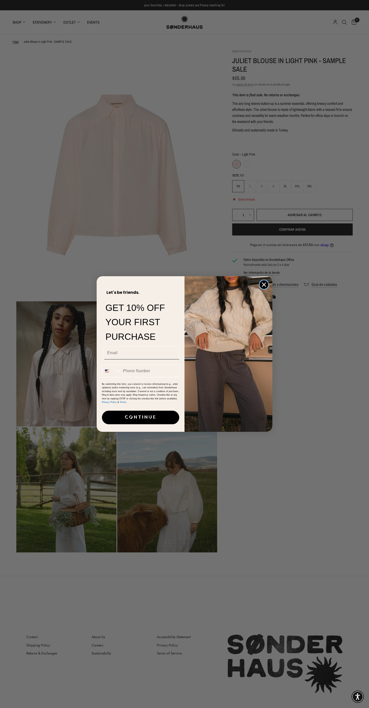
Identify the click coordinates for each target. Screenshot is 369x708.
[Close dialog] (264, 284)
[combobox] (111, 371)
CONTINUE (141, 417)
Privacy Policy (109, 402)
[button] (357, 696)
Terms (123, 402)
